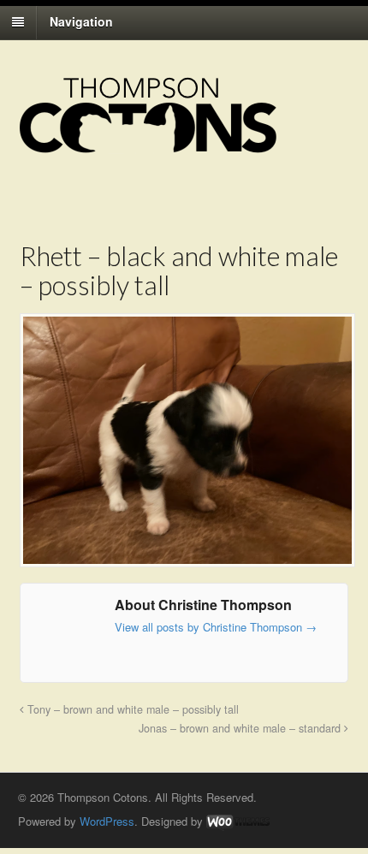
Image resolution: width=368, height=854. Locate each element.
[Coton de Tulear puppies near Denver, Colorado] (148, 144)
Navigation (81, 21)
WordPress (107, 821)
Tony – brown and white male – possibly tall (131, 709)
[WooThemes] (238, 821)
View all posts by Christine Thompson (216, 627)
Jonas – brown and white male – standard (241, 728)
